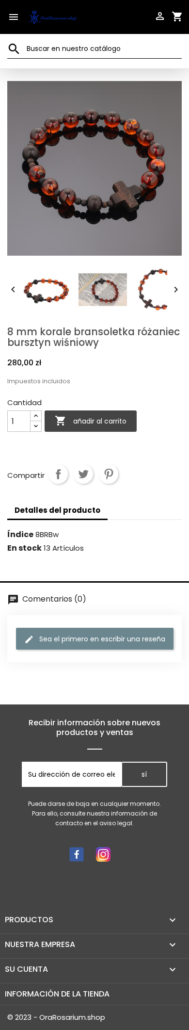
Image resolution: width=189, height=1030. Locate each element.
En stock (24, 548)
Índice (20, 535)
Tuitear (83, 474)
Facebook (76, 854)
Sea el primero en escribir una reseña (101, 639)
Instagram (103, 854)
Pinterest (108, 474)
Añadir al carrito (90, 420)
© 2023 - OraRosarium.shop (56, 1017)
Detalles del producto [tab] (57, 510)
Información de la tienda (57, 993)
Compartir (58, 474)
